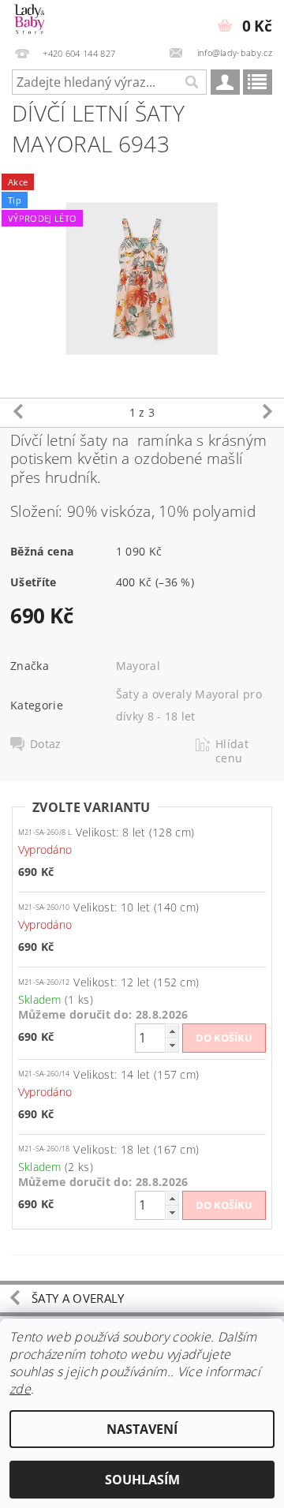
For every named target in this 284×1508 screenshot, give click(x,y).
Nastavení (142, 1429)
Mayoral (138, 665)
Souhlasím (142, 1479)
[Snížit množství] (172, 1045)
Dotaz (46, 744)
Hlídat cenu (231, 751)
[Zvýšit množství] (172, 1030)
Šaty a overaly (78, 1298)
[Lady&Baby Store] (30, 20)
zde (20, 1389)
